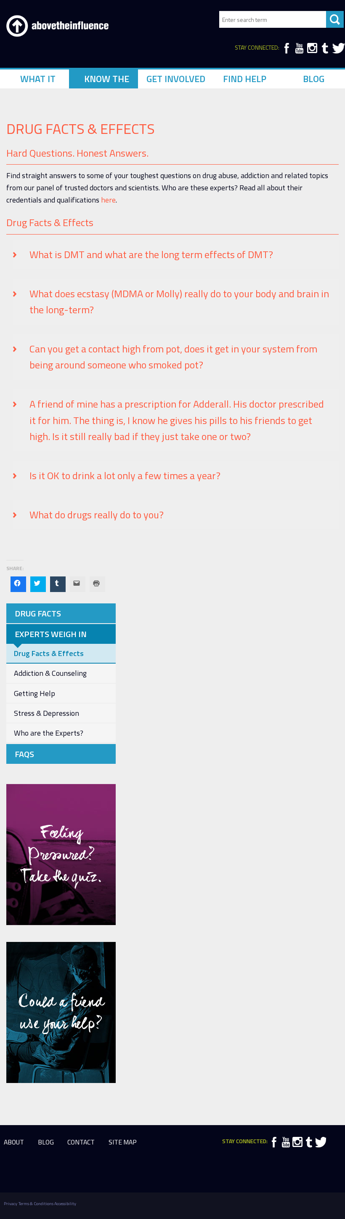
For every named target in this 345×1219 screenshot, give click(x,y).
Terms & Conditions (36, 1203)
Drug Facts (38, 613)
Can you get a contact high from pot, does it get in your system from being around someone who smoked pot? (173, 356)
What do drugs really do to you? (96, 514)
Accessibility (65, 1203)
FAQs (24, 753)
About (14, 1142)
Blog (46, 1142)
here (108, 199)
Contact (81, 1142)
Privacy (10, 1203)
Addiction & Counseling (50, 673)
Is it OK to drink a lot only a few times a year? (124, 475)
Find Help (244, 79)
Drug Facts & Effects (49, 653)
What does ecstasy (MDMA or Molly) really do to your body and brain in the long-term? (179, 301)
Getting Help (34, 693)
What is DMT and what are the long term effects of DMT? (151, 254)
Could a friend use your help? (61, 1012)
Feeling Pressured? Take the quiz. (61, 855)
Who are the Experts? (48, 733)
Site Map (123, 1142)
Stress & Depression (46, 713)
